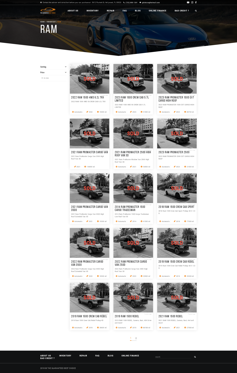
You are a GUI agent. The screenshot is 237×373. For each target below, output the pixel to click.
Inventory (93, 10)
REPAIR (110, 10)
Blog (137, 10)
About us (73, 10)
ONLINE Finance (158, 10)
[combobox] (173, 357)
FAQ (125, 10)
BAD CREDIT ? (182, 10)
